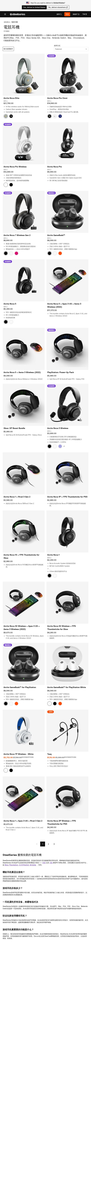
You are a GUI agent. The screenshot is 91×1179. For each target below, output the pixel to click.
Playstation (13, 865)
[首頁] (17, 14)
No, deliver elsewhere (57, 7)
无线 (51, 863)
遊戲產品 (7, 22)
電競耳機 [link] (14, 22)
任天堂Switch (24, 865)
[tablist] (59, 14)
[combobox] (71, 49)
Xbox (6, 865)
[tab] (59, 14)
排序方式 (57, 46)
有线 (44, 863)
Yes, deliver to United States (34, 7)
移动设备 (33, 865)
